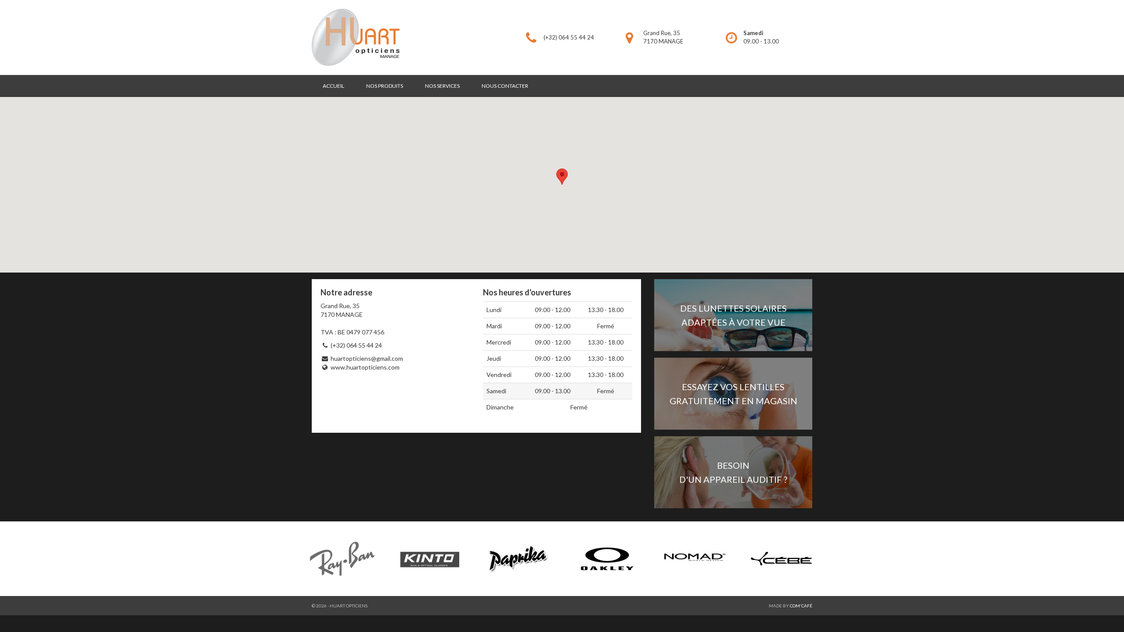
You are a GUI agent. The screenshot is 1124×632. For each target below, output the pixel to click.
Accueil (333, 86)
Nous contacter (505, 86)
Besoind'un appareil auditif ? (733, 472)
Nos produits (384, 86)
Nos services (442, 86)
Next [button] (825, 558)
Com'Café (801, 605)
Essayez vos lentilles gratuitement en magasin (733, 393)
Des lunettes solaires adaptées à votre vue (733, 315)
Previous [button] (298, 558)
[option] (562, 559)
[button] (562, 177)
